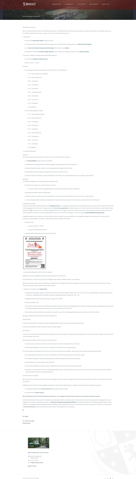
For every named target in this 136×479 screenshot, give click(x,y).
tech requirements (63, 208)
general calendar (84, 52)
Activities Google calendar (46, 52)
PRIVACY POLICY (32, 466)
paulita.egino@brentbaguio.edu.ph (94, 212)
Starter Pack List (45, 389)
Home (24, 16)
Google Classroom (55, 206)
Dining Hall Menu (32, 161)
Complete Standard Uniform (40, 59)
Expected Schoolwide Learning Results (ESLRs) (63, 402)
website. (66, 48)
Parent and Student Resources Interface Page (40, 48)
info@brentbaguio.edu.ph (36, 462)
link (31, 210)
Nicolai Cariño (43, 289)
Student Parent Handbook (84, 44)
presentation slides (37, 40)
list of (56, 208)
